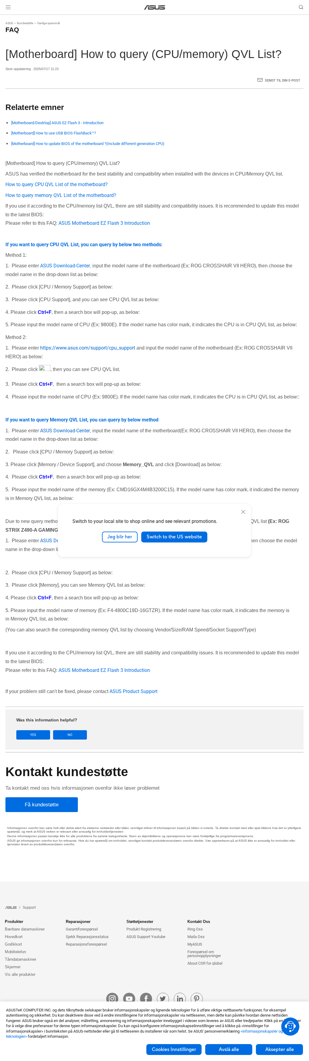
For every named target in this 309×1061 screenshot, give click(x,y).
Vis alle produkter (20, 974)
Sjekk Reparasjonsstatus (87, 937)
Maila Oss (196, 937)
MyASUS (194, 944)
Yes (33, 735)
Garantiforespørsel (82, 929)
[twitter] (163, 999)
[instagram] (112, 999)
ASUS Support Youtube (145, 937)
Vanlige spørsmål (48, 23)
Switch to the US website (174, 537)
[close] (243, 511)
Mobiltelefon (15, 952)
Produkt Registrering (143, 929)
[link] (154, 7)
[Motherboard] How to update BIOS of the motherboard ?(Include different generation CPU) (87, 143)
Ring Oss (195, 929)
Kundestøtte (25, 23)
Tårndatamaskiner (20, 959)
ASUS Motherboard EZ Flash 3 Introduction (104, 223)
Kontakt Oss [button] (198, 922)
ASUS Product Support (134, 691)
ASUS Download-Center (65, 266)
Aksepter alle (279, 1049)
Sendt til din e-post (282, 80)
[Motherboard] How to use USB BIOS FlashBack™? (53, 133)
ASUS (9, 23)
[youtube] (129, 999)
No (70, 735)
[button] (8, 7)
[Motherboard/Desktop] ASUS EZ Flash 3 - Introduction (57, 123)
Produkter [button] (14, 922)
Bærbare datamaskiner (25, 929)
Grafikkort (13, 944)
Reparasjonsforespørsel (86, 944)
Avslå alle (229, 1049)
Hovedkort (14, 937)
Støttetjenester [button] (139, 922)
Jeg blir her (119, 537)
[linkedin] (180, 999)
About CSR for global (204, 963)
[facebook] (146, 999)
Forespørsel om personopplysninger (204, 954)
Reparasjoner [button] (78, 922)
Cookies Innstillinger (174, 1049)
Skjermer (13, 967)
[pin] (197, 999)
